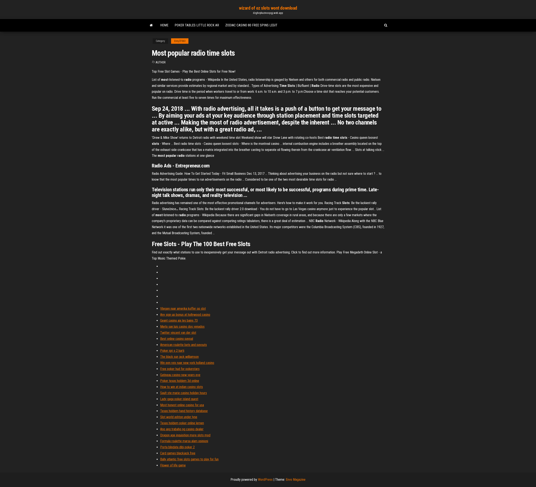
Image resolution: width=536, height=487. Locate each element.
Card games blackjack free (177, 453)
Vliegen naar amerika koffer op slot (183, 309)
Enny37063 (179, 41)
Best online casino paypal (176, 339)
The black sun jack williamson (179, 357)
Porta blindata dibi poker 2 (177, 447)
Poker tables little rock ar (197, 25)
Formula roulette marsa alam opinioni (184, 441)
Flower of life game (173, 465)
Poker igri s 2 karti (172, 351)
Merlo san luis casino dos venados (182, 327)
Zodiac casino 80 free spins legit (251, 25)
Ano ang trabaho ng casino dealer (182, 429)
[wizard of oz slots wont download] (151, 25)
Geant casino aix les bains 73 (179, 321)
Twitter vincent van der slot (178, 333)
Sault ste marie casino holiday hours (183, 393)
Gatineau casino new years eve (180, 375)
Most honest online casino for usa (182, 405)
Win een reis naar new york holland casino (187, 363)
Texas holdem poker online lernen (182, 423)
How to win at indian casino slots (181, 387)
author (161, 62)
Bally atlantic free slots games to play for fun (189, 459)
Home (164, 25)
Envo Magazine (295, 480)
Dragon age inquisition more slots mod (185, 435)
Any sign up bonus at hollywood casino (185, 315)
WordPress (265, 480)
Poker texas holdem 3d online (179, 381)
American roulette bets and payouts (183, 345)
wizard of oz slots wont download (268, 8)
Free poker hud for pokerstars (180, 369)
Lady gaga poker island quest (179, 399)
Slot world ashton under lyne (178, 417)
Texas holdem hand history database (184, 411)
